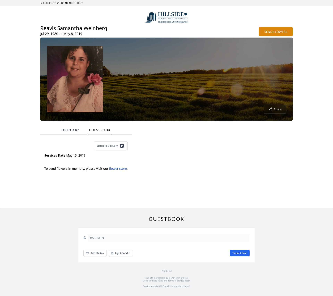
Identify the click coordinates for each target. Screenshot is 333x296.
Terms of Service (176, 280)
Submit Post (240, 253)
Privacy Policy (156, 280)
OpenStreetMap (170, 286)
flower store (118, 168)
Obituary (70, 130)
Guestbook (99, 130)
